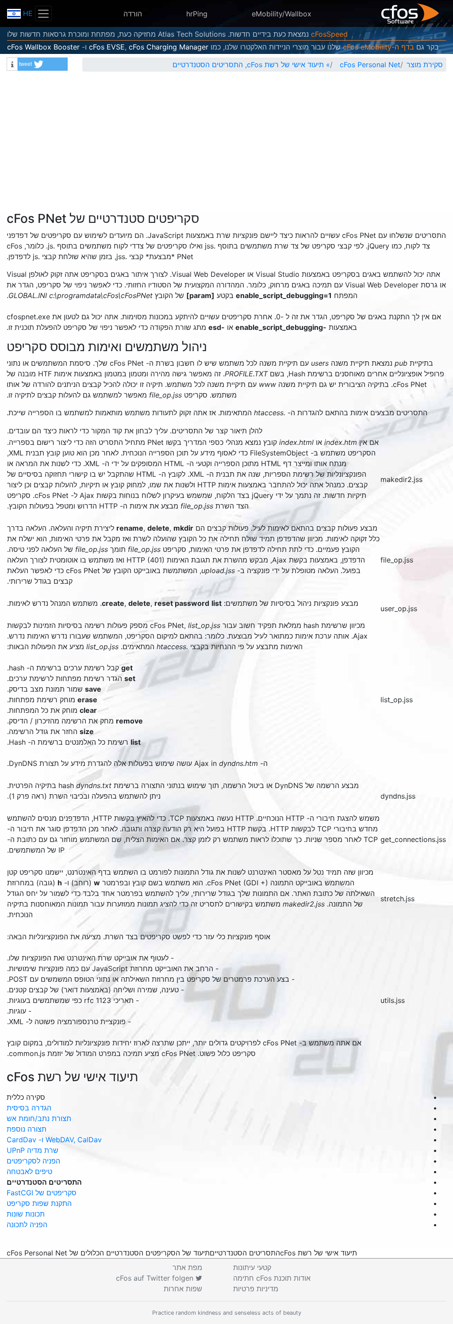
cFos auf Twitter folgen (156, 1278)
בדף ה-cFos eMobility (378, 46)
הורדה (132, 13)
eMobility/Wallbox (281, 13)
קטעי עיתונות (252, 1267)
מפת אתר (187, 1267)
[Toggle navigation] (43, 13)
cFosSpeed (329, 34)
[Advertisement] (226, 145)
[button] (43, 64)
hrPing (196, 13)
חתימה (272, 1278)
